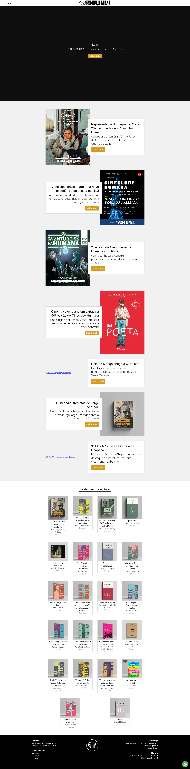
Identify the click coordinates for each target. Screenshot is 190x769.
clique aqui (95, 56)
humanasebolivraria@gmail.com (44, 743)
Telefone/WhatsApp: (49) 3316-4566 (45, 746)
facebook (35, 753)
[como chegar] (152, 748)
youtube (35, 758)
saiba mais (98, 149)
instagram (35, 755)
